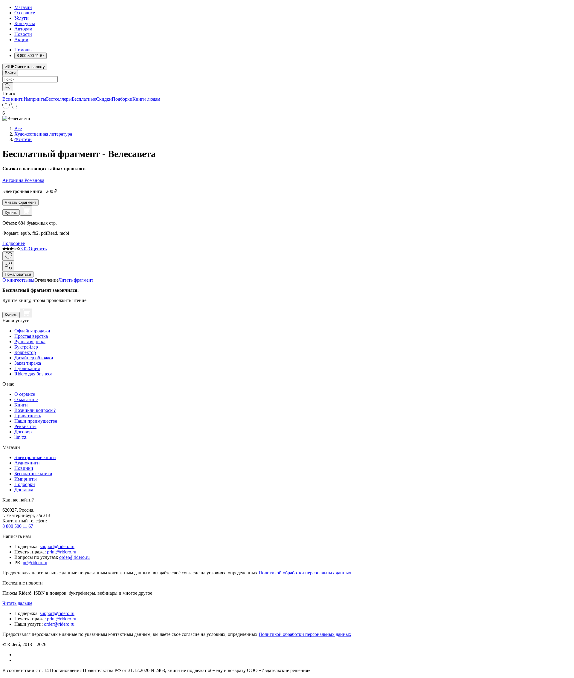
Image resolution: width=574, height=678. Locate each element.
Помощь (22, 49)
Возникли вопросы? (35, 410)
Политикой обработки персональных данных (305, 572)
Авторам (23, 28)
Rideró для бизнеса (33, 373)
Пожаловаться (18, 274)
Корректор (25, 352)
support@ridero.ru (57, 546)
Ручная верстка (29, 341)
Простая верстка (31, 336)
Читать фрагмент (20, 202)
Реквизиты (25, 426)
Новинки (23, 468)
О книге (10, 280)
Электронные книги (35, 457)
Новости (23, 34)
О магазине (26, 399)
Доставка (23, 489)
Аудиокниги (27, 462)
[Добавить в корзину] (26, 210)
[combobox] (287, 79)
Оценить (38, 248)
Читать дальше (17, 603)
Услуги (21, 18)
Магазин (23, 7)
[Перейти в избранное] (6, 107)
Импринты (35, 99)
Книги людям (146, 99)
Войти (10, 73)
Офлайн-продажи (32, 330)
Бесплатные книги (33, 473)
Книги (21, 404)
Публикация (27, 368)
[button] (287, 86)
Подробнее (13, 243)
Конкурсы (24, 23)
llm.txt (20, 437)
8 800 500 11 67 (17, 526)
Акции (21, 39)
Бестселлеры (59, 99)
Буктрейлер (26, 346)
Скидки (104, 99)
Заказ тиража (27, 363)
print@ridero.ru (61, 551)
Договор (23, 431)
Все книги (13, 99)
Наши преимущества (35, 421)
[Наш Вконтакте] (17, 654)
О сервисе (24, 12)
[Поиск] (7, 86)
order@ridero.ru (74, 557)
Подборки (122, 99)
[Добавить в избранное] (8, 256)
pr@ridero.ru (35, 562)
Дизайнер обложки (33, 357)
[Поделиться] (8, 266)
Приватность (27, 415)
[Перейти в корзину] (14, 107)
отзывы (26, 280)
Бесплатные (84, 99)
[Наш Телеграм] (16, 660)
